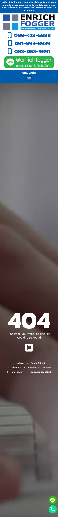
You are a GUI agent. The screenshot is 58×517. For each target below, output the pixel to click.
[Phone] (53, 509)
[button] (29, 78)
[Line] (53, 500)
